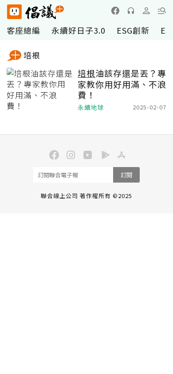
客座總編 (23, 30)
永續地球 (91, 107)
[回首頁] (35, 11)
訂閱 (126, 175)
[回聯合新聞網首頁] (14, 11)
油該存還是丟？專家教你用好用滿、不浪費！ (122, 84)
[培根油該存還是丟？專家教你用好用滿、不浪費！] (40, 90)
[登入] (146, 10)
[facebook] (115, 10)
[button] (161, 10)
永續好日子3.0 (78, 30)
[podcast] (130, 10)
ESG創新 (133, 30)
